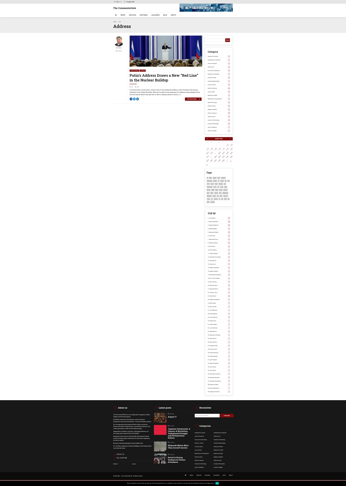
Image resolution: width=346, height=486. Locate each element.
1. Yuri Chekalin (219, 218)
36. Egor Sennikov (218, 342)
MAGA (213, 190)
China (219, 178)
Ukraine (216, 199)
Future (216, 184)
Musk (208, 193)
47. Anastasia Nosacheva (218, 381)
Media (216, 190)
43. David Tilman (218, 367)
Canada (214, 178)
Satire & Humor (218, 116)
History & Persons (219, 88)
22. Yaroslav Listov (218, 292)
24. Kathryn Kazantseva (218, 299)
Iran (218, 187)
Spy (218, 196)
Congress (223, 178)
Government (209, 187)
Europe (222, 181)
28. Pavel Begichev (218, 313)
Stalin (221, 196)
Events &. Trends (199, 443)
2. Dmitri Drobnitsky (219, 221)
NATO (212, 193)
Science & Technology (218, 120)
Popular (143, 70)
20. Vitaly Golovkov (218, 285)
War (228, 199)
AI (207, 178)
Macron (208, 190)
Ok (217, 483)
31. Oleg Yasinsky (218, 324)
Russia (214, 196)
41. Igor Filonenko (218, 359)
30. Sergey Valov (218, 320)
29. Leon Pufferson (218, 317)
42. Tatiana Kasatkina (218, 363)
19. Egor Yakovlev (218, 282)
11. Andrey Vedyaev (218, 253)
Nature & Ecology (218, 102)
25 (211, 161)
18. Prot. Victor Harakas (218, 278)
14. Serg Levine (218, 264)
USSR (225, 199)
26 (215, 161)
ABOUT (173, 15)
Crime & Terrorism (218, 63)
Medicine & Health (218, 95)
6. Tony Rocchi (218, 235)
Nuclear (216, 193)
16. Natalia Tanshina (218, 271)
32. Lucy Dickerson (218, 328)
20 (218, 157)
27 (218, 161)
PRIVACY (115, 464)
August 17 (172, 417)
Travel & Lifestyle (218, 130)
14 (222, 153)
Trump (208, 199)
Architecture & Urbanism (218, 60)
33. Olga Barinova (218, 331)
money (220, 190)
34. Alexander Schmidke (218, 335)
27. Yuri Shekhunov (218, 310)
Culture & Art (218, 67)
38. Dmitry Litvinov (218, 349)
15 (226, 153)
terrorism (225, 196)
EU (218, 181)
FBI (225, 181)
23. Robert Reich (218, 296)
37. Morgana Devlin (218, 345)
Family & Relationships (218, 81)
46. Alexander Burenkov (218, 377)
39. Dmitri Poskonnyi (218, 352)
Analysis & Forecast (218, 56)
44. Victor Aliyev (218, 370)
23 (230, 157)
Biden (210, 178)
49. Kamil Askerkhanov (218, 388)
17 (207, 157)
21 (222, 157)
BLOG (165, 15)
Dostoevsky (209, 181)
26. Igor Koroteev (218, 306)
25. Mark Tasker (218, 303)
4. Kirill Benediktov (218, 228)
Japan (225, 187)
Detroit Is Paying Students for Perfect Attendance (176, 459)
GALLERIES (155, 15)
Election (215, 181)
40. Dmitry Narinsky (218, 356)
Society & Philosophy (218, 123)
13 (218, 153)
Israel (221, 187)
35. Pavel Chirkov (218, 338)
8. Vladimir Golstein (218, 243)
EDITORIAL (144, 15)
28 (222, 161)
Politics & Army (218, 106)
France (212, 184)
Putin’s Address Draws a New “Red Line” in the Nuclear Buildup (164, 77)
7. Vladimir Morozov (218, 239)
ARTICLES (132, 15)
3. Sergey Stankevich (219, 225)
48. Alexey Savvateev (218, 384)
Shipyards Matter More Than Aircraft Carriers (178, 446)
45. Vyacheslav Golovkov (218, 374)
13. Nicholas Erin (218, 260)
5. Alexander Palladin (218, 232)
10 (207, 153)
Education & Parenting (218, 74)
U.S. (212, 199)
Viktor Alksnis (119, 47)
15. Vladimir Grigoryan (218, 267)
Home (114, 21)
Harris (214, 187)
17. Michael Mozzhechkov (218, 274)
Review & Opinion (219, 113)
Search (227, 40)
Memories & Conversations (218, 99)
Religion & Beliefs (218, 109)
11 (210, 153)
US (219, 199)
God (225, 184)
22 (226, 157)
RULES (134, 464)
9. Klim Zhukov (218, 246)
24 (207, 161)
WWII (208, 202)
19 (215, 157)
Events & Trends (134, 70)
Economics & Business (218, 70)
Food (208, 184)
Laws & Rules (218, 91)
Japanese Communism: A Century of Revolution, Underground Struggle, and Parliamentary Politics (179, 433)
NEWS (123, 15)
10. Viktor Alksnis (218, 250)
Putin (220, 193)
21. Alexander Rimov (218, 289)
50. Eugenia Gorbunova (218, 391)
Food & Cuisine (218, 84)
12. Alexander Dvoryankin (218, 257)
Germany (221, 184)
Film (228, 181)
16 (230, 153)
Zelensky (212, 202)
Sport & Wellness (218, 127)
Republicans (225, 193)
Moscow (225, 190)
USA (222, 199)
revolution (209, 196)
